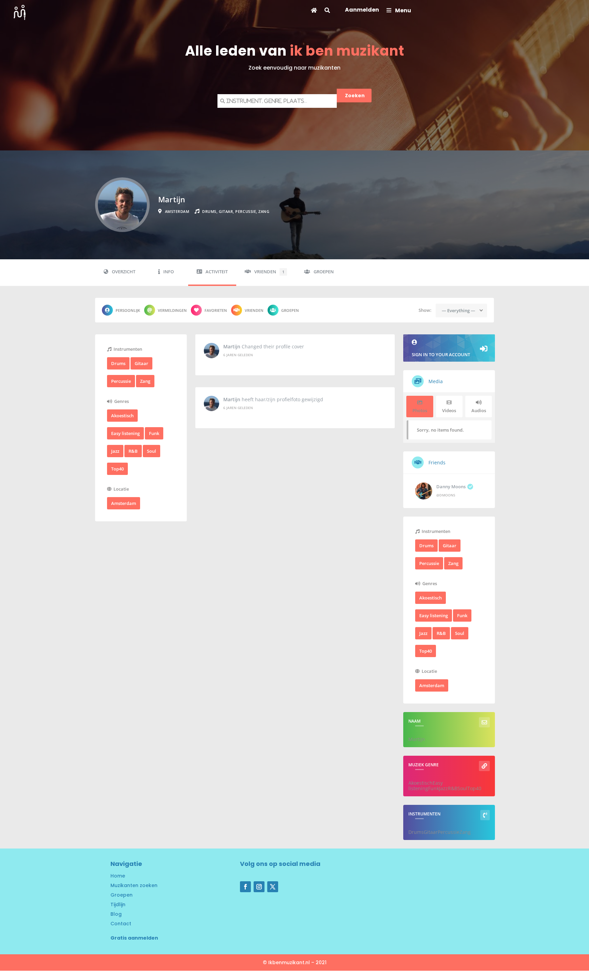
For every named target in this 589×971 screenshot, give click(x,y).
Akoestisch (122, 415)
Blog (116, 914)
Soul (151, 451)
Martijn (231, 347)
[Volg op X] (272, 886)
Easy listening (125, 433)
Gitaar (141, 363)
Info (168, 272)
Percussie (121, 381)
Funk (154, 433)
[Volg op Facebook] (245, 886)
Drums (118, 363)
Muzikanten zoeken (133, 885)
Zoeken (355, 95)
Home (117, 875)
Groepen (324, 272)
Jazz (115, 451)
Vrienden (269, 272)
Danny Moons (451, 486)
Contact (120, 923)
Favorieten (216, 310)
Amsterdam (123, 503)
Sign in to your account (441, 354)
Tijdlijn (117, 904)
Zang (145, 381)
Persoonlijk (128, 310)
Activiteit (217, 272)
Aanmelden (362, 11)
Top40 (117, 469)
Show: (425, 310)
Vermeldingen (172, 310)
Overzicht (123, 272)
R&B (133, 451)
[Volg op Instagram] (259, 886)
